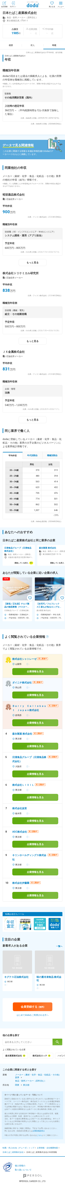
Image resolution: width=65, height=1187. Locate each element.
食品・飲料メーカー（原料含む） (30, 1081)
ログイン (13, 6)
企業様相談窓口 (39, 1131)
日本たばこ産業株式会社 (13, 1152)
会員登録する (32, 1006)
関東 (17, 1085)
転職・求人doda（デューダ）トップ (18, 1148)
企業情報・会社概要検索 (47, 1148)
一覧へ (59, 946)
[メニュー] (60, 4)
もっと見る (33, 262)
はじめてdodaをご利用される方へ (33, 1015)
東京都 (26, 1085)
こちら (39, 1135)
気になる (52, 6)
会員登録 (4, 6)
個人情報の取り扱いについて (23, 1167)
